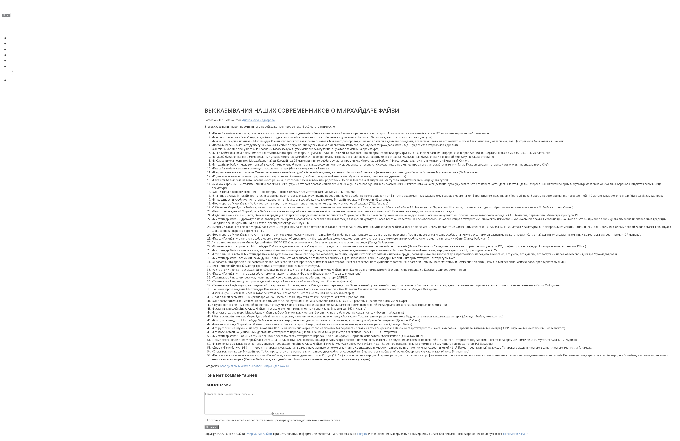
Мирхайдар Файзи (26, 38)
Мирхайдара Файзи (31, 75)
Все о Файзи (26, 7)
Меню (6, 15)
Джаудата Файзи (28, 71)
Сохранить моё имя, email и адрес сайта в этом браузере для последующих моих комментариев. (275, 420)
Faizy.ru (362, 434)
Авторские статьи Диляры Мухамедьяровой (42, 90)
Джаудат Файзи (24, 43)
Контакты (10, 99)
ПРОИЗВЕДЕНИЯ (24, 66)
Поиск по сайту (23, 80)
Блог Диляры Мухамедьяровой (241, 366)
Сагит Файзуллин (25, 49)
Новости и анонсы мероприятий (31, 28)
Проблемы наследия (28, 60)
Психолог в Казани (515, 434)
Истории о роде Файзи (30, 55)
